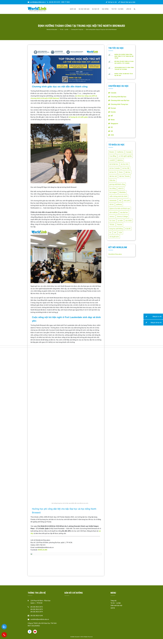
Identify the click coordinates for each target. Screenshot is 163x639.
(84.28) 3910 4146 (36, 615)
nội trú (111, 204)
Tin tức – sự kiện (117, 9)
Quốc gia (73, 9)
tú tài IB (127, 228)
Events (113, 112)
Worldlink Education (115, 254)
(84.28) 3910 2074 (36, 612)
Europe (113, 108)
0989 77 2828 (65, 2)
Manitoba (122, 192)
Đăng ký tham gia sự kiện (127, 2)
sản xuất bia (113, 212)
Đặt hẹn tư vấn (112, 2)
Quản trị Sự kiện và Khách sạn (119, 208)
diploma (120, 160)
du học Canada (114, 168)
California (120, 152)
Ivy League (113, 192)
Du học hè (95, 9)
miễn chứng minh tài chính (118, 196)
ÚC (112, 127)
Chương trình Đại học (118, 96)
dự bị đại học (113, 164)
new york (127, 200)
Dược (121, 172)
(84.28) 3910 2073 (36, 609)
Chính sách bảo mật (116, 605)
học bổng (112, 188)
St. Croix (112, 220)
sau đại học (124, 212)
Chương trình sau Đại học (120, 100)
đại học (127, 172)
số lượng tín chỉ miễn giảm (78, 117)
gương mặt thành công (117, 184)
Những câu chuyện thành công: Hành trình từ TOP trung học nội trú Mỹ (123, 56)
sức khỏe (128, 220)
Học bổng (105, 9)
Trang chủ (113, 601)
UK (112, 131)
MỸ (112, 116)
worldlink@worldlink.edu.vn (38, 2)
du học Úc (112, 172)
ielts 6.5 (120, 188)
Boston (111, 152)
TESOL (111, 224)
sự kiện (120, 220)
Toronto (61, 9)
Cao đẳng (112, 156)
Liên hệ (128, 9)
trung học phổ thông (116, 228)
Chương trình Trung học (119, 104)
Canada (113, 93)
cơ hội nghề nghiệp (125, 156)
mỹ (120, 200)
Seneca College (122, 216)
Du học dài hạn (84, 9)
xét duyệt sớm (114, 237)
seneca (111, 216)
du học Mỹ (125, 168)
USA (112, 135)
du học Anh (124, 164)
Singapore (114, 123)
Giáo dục (112, 180)
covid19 (112, 160)
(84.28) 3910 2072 (54, 2)
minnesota (112, 200)
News (113, 119)
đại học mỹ (113, 176)
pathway (119, 204)
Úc (110, 232)
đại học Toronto (124, 176)
